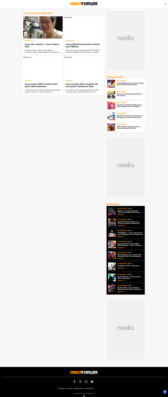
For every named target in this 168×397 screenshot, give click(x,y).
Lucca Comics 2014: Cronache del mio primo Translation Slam (82, 85)
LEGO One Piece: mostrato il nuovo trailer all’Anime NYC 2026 (128, 127)
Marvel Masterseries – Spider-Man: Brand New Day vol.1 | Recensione (129, 255)
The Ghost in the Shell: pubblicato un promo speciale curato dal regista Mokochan (129, 105)
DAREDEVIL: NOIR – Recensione (128, 266)
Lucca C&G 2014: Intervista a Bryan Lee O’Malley (83, 45)
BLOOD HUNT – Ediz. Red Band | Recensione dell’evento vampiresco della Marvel (129, 288)
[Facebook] (73, 380)
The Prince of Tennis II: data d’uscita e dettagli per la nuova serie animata (130, 116)
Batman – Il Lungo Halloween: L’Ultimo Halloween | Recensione (128, 211)
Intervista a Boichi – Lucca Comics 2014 (42, 45)
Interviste (29, 41)
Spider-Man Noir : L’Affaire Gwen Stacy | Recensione (129, 277)
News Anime (121, 81)
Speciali (28, 80)
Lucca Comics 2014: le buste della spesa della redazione (41, 85)
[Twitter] (79, 380)
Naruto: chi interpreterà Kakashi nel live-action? (129, 94)
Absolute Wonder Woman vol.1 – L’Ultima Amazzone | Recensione (128, 222)
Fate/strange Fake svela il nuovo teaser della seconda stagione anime (130, 83)
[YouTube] (91, 380)
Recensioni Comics (124, 208)
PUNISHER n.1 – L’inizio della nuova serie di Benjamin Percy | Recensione (130, 233)
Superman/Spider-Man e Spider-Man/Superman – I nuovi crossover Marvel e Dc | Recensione (129, 244)
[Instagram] (85, 380)
